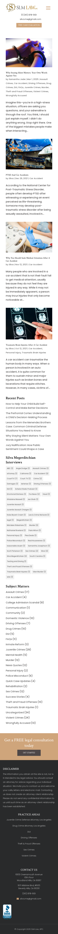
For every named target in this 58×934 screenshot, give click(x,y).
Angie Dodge (23, 468)
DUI (15, 87)
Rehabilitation (14, 686)
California (25, 473)
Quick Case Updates (18, 681)
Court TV (25, 478)
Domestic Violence (17, 618)
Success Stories (15, 696)
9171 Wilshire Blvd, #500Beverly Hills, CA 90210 (29, 887)
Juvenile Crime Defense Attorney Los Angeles (28, 819)
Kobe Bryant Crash (16, 515)
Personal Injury (13, 352)
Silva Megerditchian (17, 556)
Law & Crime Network (39, 515)
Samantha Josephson (39, 546)
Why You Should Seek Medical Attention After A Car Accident (28, 259)
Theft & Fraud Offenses (29, 843)
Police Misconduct (16, 540)
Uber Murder (39, 571)
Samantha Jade (17, 79)
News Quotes (14, 665)
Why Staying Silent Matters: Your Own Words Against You (26, 74)
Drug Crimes (13, 628)
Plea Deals (31, 535)
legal (10, 520)
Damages (12, 484)
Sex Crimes (31, 551)
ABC (10, 468)
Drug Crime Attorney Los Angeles (29, 825)
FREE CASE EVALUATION (29, 25)
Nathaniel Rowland (16, 530)
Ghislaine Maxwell (16, 499)
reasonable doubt (16, 546)
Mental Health (14, 655)
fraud (46, 494)
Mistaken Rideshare (16, 525)
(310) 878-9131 (30, 14)
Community (13, 613)
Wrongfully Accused (16, 95)
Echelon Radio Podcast (26, 489)
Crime (38, 478)
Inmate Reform (15, 644)
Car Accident (20, 83)
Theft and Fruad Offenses (19, 566)
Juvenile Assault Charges (19, 509)
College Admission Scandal (22, 602)
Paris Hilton (35, 530)
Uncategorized (15, 712)
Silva (11, 178)
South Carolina (37, 556)
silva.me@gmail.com (30, 19)
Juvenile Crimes (32, 87)
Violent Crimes (40, 91)
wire (10, 577)
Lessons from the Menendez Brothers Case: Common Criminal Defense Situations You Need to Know (28, 426)
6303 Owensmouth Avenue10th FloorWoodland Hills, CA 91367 (29, 877)
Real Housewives (36, 540)
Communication (16, 607)
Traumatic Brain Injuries (34, 352)
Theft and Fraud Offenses (19, 91)
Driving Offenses (36, 83)
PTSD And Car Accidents (17, 174)
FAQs (21, 87)
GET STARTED (29, 752)
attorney (12, 473)
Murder (45, 87)
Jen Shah (33, 499)
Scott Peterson (15, 551)
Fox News (34, 494)
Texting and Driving (16, 561)
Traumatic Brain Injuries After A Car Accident (26, 344)
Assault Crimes (41, 468)
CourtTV (12, 478)
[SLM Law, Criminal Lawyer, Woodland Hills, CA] (7, 912)
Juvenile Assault (15, 504)
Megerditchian (24, 520)
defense (26, 484)
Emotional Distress (16, 494)
